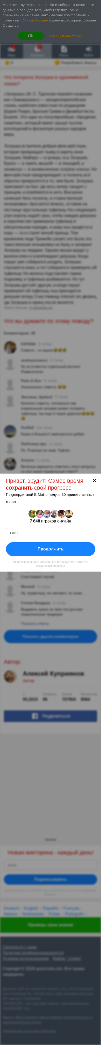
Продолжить (51, 549)
